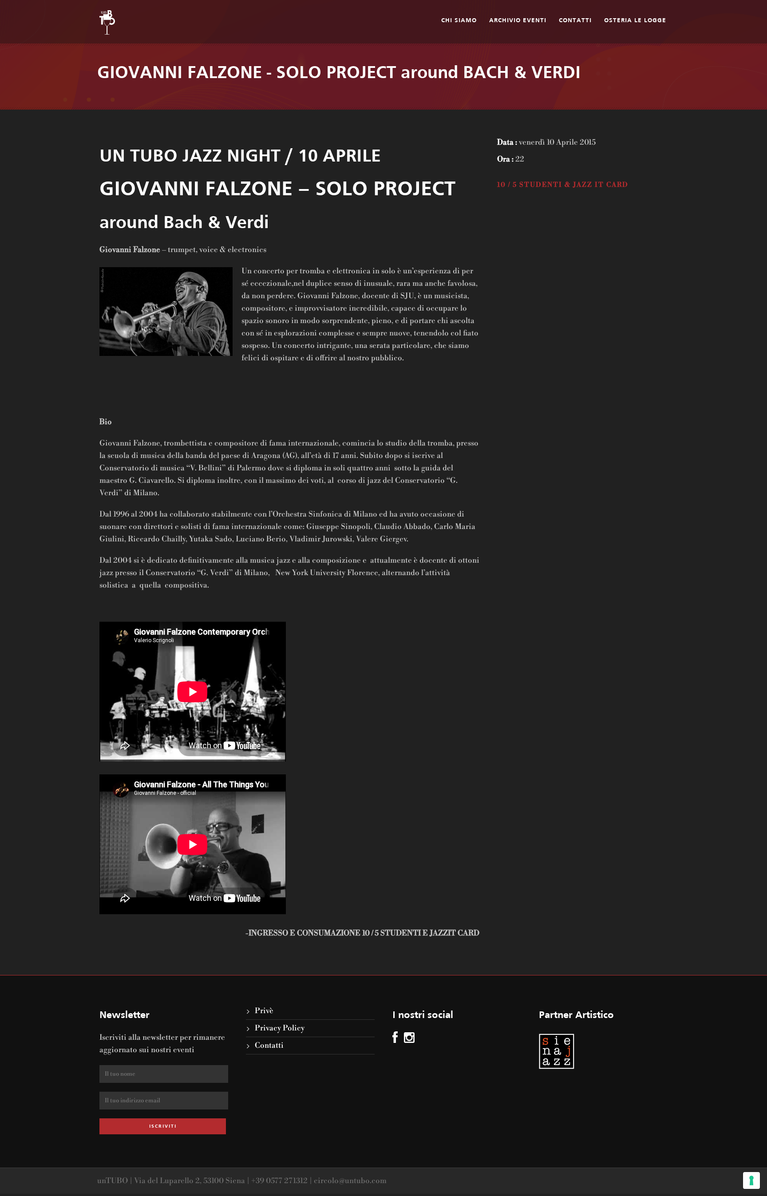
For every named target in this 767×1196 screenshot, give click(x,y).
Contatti (575, 21)
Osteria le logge (635, 21)
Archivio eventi (517, 21)
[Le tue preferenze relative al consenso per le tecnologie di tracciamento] (751, 1180)
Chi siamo (459, 21)
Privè (264, 1011)
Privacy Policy (279, 1028)
